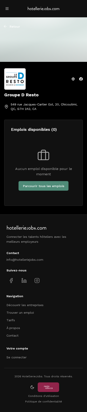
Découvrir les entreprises (25, 305)
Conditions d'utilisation (43, 396)
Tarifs (10, 320)
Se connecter (16, 357)
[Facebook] (81, 79)
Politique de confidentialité (43, 401)
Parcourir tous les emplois (43, 186)
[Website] (73, 79)
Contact (12, 335)
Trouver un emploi (20, 312)
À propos (13, 328)
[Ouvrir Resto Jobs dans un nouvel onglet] (48, 387)
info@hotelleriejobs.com (24, 259)
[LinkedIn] (24, 280)
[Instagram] (37, 280)
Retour (15, 26)
